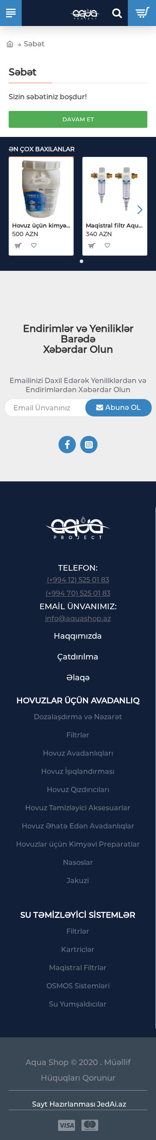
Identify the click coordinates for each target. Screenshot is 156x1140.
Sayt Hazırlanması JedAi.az (79, 1104)
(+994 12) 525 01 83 (78, 580)
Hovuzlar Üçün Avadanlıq (78, 700)
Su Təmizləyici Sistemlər (77, 915)
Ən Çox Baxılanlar (42, 149)
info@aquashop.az (78, 618)
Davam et (78, 119)
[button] (16, 209)
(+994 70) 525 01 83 (78, 593)
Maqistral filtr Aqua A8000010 (115, 225)
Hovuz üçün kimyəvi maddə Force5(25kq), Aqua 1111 (41, 225)
